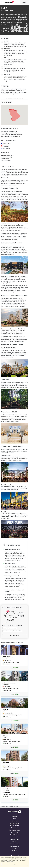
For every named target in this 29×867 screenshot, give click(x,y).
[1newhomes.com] (14, 811)
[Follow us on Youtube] (17, 856)
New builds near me (14, 834)
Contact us (14, 848)
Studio (4, 628)
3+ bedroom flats (17, 631)
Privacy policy (18, 861)
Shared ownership (14, 844)
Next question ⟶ (14, 635)
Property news (14, 828)
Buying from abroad (14, 837)
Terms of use (8, 863)
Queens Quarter (19, 288)
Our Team (14, 850)
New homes (14, 816)
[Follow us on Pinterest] (19, 856)
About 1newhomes (14, 846)
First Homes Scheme (14, 839)
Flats (14, 818)
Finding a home (14, 832)
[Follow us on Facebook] (10, 856)
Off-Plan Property (14, 825)
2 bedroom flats (7, 631)
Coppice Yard (10, 288)
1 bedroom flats (12, 628)
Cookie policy (8, 861)
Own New (14, 841)
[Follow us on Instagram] (12, 856)
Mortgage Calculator (14, 823)
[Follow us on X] (14, 856)
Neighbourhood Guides (14, 830)
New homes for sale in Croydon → (14, 98)
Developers (14, 821)
